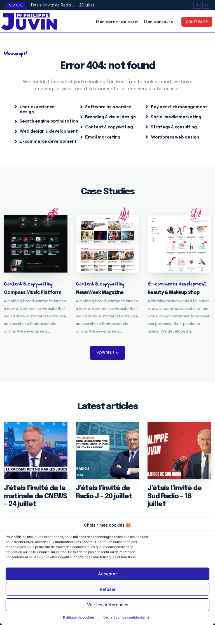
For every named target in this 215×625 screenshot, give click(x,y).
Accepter (107, 573)
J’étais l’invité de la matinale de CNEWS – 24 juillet (35, 496)
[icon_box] (42, 108)
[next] (205, 5)
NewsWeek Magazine (99, 292)
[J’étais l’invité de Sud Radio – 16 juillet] (179, 450)
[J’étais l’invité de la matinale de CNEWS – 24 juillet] (35, 450)
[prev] (196, 5)
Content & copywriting (28, 284)
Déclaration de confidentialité (126, 617)
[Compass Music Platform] (35, 244)
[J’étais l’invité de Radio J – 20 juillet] (107, 450)
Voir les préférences (107, 604)
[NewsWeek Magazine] (107, 244)
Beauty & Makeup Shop (174, 292)
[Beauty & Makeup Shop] (179, 244)
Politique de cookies (79, 617)
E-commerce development (177, 284)
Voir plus (105, 352)
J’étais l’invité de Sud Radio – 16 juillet (175, 496)
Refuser (108, 589)
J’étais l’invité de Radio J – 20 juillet (62, 5)
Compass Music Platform (32, 292)
